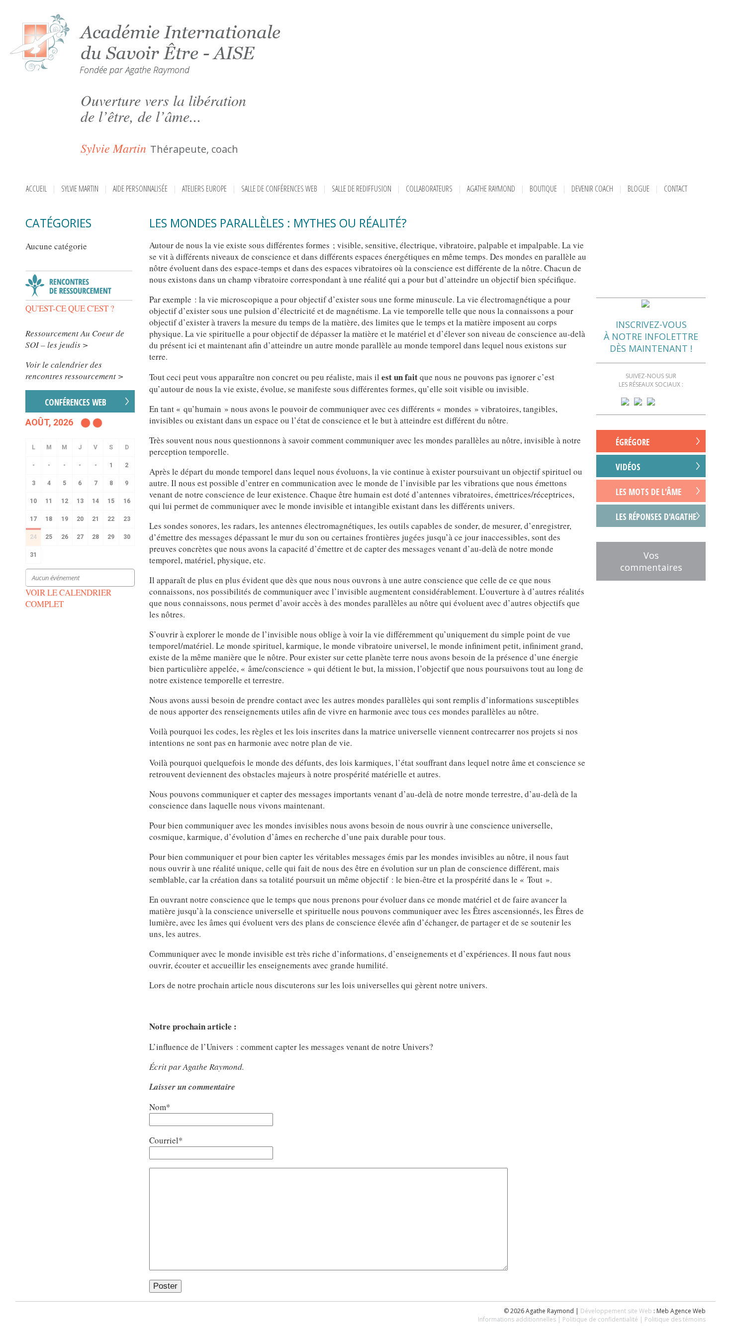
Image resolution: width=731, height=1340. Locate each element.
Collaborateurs (429, 188)
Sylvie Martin (79, 188)
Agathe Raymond (491, 188)
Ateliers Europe (204, 188)
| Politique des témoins (673, 1319)
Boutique (543, 188)
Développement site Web (616, 1311)
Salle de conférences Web (279, 188)
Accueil (36, 188)
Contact (675, 188)
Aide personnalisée (140, 188)
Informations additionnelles (517, 1319)
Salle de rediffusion (361, 188)
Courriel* (166, 1140)
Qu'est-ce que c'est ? (69, 308)
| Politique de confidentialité (597, 1319)
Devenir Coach (592, 188)
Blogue (638, 188)
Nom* (160, 1107)
